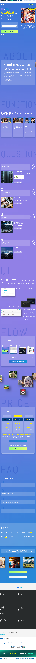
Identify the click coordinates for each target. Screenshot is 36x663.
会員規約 (1, 631)
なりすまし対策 (29, 642)
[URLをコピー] (21, 587)
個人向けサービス (2, 661)
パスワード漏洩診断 (16, 641)
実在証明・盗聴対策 (2, 642)
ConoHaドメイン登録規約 (6, 631)
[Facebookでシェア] (18, 587)
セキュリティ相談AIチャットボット (27, 641)
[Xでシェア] (15, 587)
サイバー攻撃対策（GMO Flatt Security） (22, 642)
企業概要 (12, 632)
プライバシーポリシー (4, 632)
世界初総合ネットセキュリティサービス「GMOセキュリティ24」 (6, 641)
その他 (5, 661)
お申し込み (6, 354)
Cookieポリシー (9, 632)
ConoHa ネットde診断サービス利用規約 (26, 631)
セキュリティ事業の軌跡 (2, 643)
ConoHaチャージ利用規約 (12, 631)
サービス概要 (15, 632)
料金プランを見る (4, 34)
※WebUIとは (3, 220)
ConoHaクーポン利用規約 (18, 631)
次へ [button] (33, 16)
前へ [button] (22, 16)
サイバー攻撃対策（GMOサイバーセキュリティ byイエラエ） (11, 642)
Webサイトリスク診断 (21, 641)
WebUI (17, 283)
